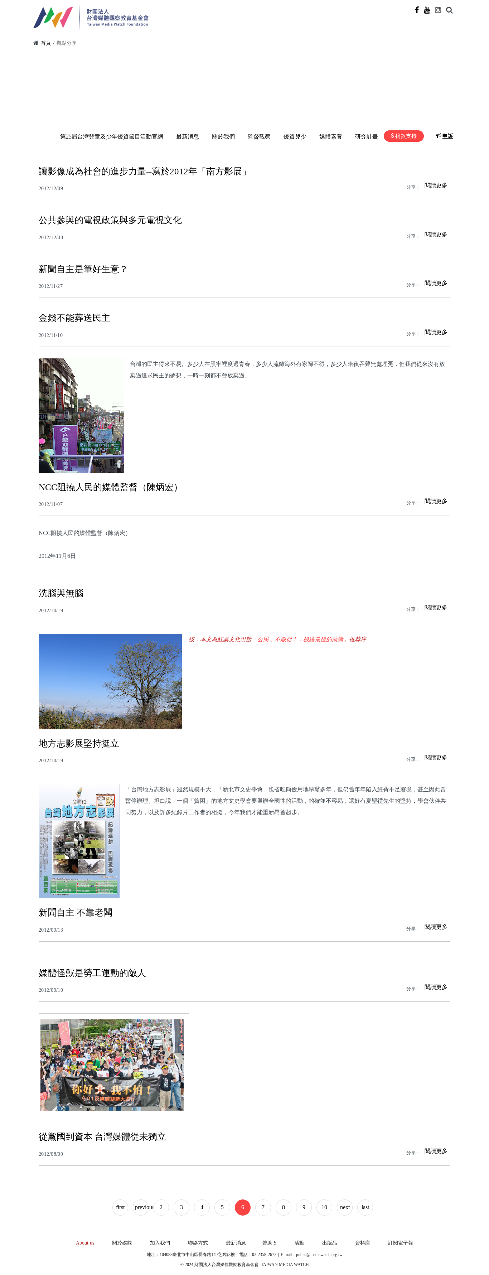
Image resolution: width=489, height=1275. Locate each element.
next (345, 1207)
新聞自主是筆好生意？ (83, 269)
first (120, 1207)
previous (142, 1207)
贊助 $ (269, 1243)
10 (324, 1207)
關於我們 (223, 137)
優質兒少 (295, 137)
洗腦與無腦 (61, 593)
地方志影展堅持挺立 (79, 743)
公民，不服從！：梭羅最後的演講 (300, 639)
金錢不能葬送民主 (74, 318)
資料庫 (362, 1243)
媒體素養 (330, 137)
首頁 (46, 43)
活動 (299, 1243)
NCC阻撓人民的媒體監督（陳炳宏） (111, 487)
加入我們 (160, 1243)
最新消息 (187, 137)
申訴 (447, 136)
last (365, 1207)
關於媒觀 (122, 1243)
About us (85, 1243)
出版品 (329, 1243)
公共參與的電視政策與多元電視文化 (110, 220)
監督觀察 (259, 137)
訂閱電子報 (400, 1243)
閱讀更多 (436, 185)
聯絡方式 (198, 1243)
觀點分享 (67, 43)
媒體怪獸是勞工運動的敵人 (92, 973)
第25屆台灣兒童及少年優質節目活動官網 (111, 137)
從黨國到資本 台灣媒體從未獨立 (102, 1136)
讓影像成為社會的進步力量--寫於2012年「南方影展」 (145, 171)
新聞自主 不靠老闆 (75, 912)
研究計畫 (366, 137)
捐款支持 (406, 136)
